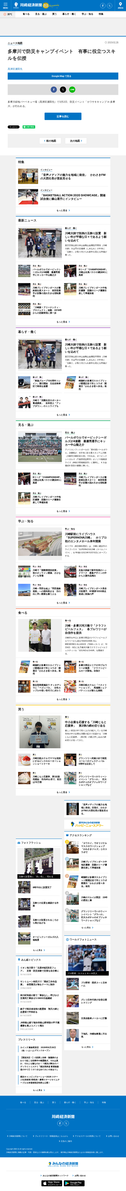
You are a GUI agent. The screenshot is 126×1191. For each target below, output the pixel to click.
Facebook (102, 5)
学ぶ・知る (87, 13)
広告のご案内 (66, 1141)
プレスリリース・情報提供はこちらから (51, 1136)
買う (54, 13)
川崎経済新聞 (28, 5)
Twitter (109, 5)
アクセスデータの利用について (88, 1136)
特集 (101, 13)
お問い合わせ (113, 1136)
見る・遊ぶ (41, 13)
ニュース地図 (15, 43)
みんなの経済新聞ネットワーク (63, 1164)
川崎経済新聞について (18, 1136)
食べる (26, 13)
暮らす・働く (69, 13)
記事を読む (63, 116)
